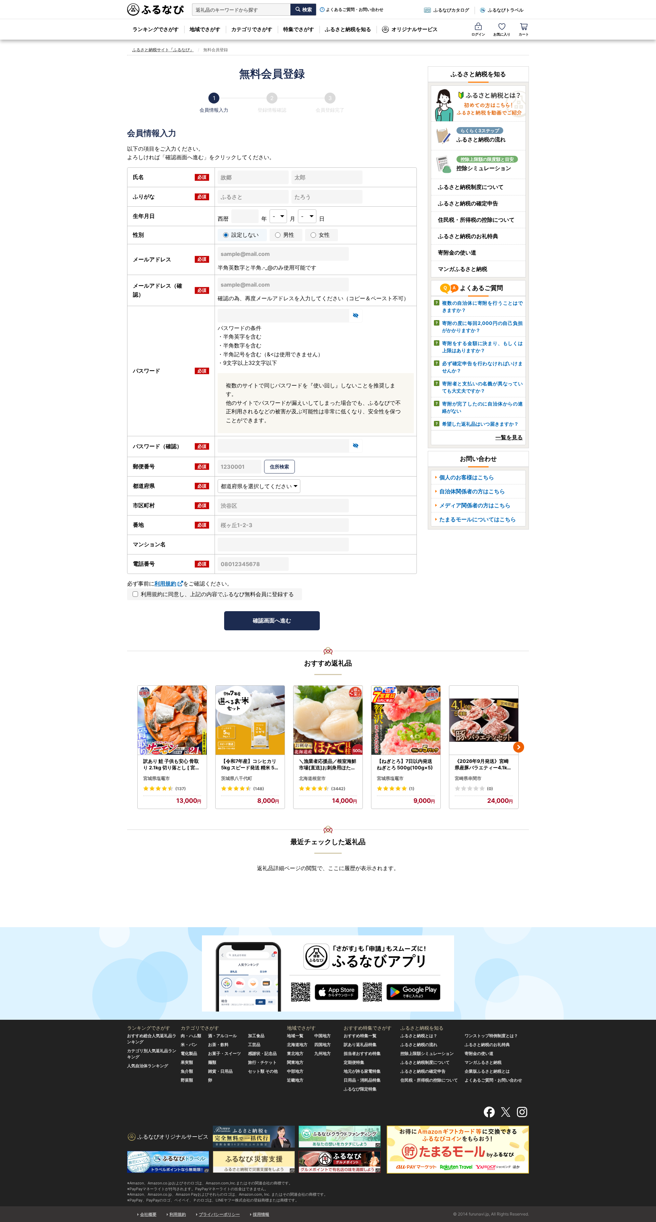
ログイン (478, 34)
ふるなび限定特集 (360, 1088)
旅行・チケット (262, 1062)
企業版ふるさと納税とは (487, 1071)
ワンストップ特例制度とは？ (491, 1035)
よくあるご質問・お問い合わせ (354, 10)
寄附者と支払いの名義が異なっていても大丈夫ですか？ (482, 387)
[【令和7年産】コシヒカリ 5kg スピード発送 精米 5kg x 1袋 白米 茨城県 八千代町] (250, 720)
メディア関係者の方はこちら (474, 505)
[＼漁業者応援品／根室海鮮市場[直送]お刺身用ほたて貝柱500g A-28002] (328, 720)
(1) (411, 788)
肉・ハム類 (191, 1035)
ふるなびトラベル (505, 10)
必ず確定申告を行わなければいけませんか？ (482, 366)
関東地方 (295, 1062)
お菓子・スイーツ (224, 1053)
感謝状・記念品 (262, 1053)
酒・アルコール (222, 1035)
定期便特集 (354, 1062)
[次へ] (518, 747)
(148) (258, 788)
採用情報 (261, 1214)
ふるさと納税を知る (348, 29)
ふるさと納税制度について (471, 186)
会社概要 (148, 1214)
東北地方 (295, 1053)
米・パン (189, 1044)
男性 (288, 234)
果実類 (187, 1062)
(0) (490, 788)
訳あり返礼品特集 (360, 1044)
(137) (180, 788)
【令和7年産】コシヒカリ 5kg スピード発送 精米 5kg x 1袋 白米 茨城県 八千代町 (249, 764)
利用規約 (165, 583)
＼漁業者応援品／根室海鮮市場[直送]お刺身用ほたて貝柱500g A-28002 (327, 764)
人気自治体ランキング (147, 1065)
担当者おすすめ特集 (362, 1053)
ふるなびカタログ (451, 10)
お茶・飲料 (218, 1044)
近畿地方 (295, 1080)
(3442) (338, 788)
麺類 (212, 1062)
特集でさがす (298, 29)
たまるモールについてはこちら (477, 519)
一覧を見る (509, 437)
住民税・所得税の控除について (476, 219)
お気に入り (501, 34)
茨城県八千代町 (236, 778)
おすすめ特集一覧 (360, 1035)
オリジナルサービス (415, 29)
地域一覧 (295, 1035)
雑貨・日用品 (220, 1071)
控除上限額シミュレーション (427, 1053)
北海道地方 (297, 1044)
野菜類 (187, 1080)
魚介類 (187, 1071)
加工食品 (256, 1035)
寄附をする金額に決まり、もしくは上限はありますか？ (482, 346)
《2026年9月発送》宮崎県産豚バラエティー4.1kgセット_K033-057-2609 (483, 764)
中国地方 (322, 1035)
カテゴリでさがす (251, 29)
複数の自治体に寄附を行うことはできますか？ (482, 306)
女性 (324, 234)
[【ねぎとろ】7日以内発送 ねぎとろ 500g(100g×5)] (405, 720)
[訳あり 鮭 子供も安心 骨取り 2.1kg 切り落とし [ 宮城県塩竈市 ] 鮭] (172, 720)
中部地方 (295, 1071)
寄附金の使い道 (457, 252)
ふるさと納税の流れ (418, 1044)
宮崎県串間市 (468, 778)
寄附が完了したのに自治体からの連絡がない (482, 407)
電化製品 (189, 1053)
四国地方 (322, 1044)
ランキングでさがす (156, 29)
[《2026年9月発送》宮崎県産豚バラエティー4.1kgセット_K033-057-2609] (483, 720)
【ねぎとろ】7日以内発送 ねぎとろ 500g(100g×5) (405, 764)
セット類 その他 (263, 1071)
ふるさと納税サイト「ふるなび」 (163, 49)
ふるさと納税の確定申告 (468, 203)
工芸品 (254, 1044)
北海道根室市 (312, 778)
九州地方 (322, 1053)
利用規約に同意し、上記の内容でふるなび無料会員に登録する (217, 594)
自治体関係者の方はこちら (472, 491)
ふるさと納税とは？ (418, 1035)
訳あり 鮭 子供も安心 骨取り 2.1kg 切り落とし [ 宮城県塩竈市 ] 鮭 (171, 764)
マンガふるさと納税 (462, 268)
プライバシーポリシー (219, 1214)
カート (524, 34)
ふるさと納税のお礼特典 (468, 236)
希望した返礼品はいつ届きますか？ (480, 424)
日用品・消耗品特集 (362, 1080)
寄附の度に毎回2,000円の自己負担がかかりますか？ (482, 326)
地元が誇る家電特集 (362, 1071)
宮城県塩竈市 (156, 778)
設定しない (245, 234)
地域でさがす (205, 29)
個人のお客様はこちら (466, 477)
